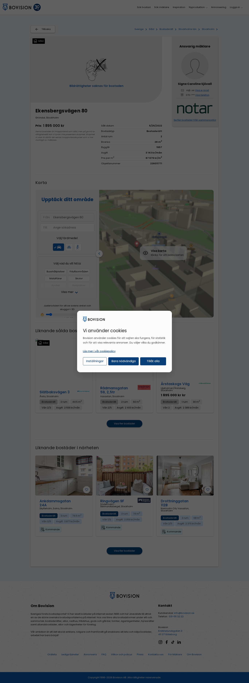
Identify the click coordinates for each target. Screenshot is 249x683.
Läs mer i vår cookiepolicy (99, 351)
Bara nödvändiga (123, 361)
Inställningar (95, 361)
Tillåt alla (153, 361)
